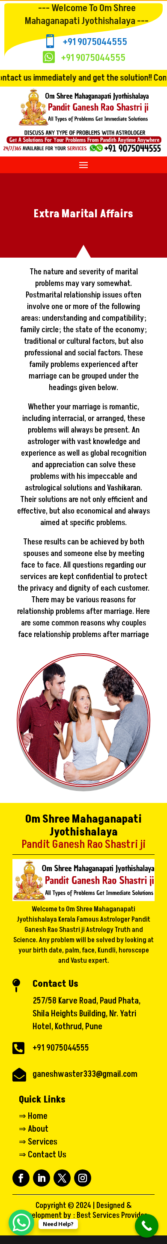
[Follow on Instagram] (82, 1178)
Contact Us (47, 1155)
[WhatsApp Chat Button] (21, 1222)
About (38, 1129)
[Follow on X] (62, 1178)
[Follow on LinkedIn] (41, 1178)
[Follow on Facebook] (21, 1178)
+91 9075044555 (95, 42)
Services (42, 1142)
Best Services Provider (112, 1215)
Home (38, 1116)
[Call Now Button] (146, 1226)
